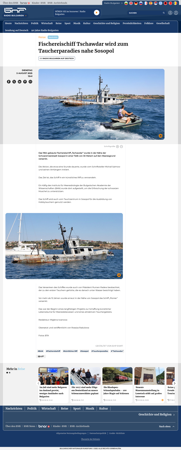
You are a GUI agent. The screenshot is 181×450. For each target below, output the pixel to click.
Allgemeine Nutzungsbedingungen (71, 433)
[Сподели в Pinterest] (25, 82)
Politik (32, 408)
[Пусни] (96, 12)
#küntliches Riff (70, 351)
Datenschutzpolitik (98, 433)
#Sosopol (84, 351)
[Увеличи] (117, 146)
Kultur (103, 408)
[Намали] (121, 146)
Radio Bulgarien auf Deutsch (58, 58)
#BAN (40, 351)
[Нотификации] (170, 13)
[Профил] (176, 13)
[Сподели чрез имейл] (30, 82)
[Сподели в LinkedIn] (20, 82)
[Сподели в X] (14, 82)
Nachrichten (14, 408)
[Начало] (15, 10)
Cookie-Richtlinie (117, 433)
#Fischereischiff (53, 351)
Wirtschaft (49, 408)
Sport (77, 408)
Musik (90, 408)
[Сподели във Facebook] (9, 82)
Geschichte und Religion (155, 414)
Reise (42, 37)
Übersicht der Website (90, 439)
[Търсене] (164, 13)
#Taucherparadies (99, 351)
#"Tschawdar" (117, 351)
